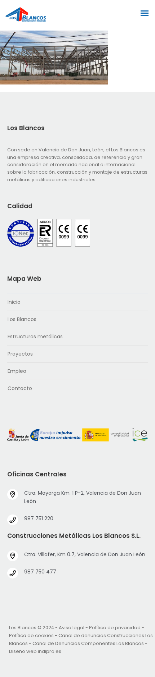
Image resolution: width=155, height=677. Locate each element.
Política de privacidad (115, 627)
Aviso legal (71, 627)
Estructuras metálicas (35, 336)
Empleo (17, 371)
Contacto (20, 388)
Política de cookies (31, 635)
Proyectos (20, 353)
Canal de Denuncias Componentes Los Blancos (88, 643)
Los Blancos (22, 319)
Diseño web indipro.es (35, 651)
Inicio (14, 302)
